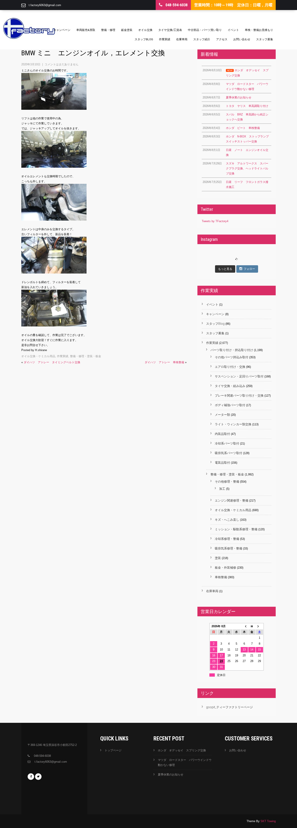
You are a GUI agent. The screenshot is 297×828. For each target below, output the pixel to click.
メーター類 (222, 414)
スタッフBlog (144, 39)
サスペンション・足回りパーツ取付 (239, 376)
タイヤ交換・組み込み (230, 386)
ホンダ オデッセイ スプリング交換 (182, 750)
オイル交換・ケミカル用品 (38, 356)
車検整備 (221, 577)
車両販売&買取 (85, 30)
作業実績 (164, 39)
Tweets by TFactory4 (215, 221)
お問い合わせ (241, 39)
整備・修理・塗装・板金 (85, 356)
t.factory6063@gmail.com (45, 5)
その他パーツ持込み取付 (231, 357)
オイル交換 (145, 30)
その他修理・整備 (227, 481)
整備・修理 (108, 30)
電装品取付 (222, 462)
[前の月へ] (244, 626)
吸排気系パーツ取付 (228, 453)
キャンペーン (61, 30)
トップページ (39, 30)
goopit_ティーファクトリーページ (229, 707)
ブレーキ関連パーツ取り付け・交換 (239, 395)
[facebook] (31, 776)
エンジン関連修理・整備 (231, 500)
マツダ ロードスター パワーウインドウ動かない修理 (185, 762)
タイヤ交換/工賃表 (170, 30)
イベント (233, 30)
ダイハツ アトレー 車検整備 (164, 362)
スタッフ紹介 (201, 39)
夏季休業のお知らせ (170, 774)
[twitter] (38, 776)
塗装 (218, 558)
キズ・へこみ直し (227, 519)
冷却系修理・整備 (227, 539)
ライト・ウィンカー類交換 (233, 424)
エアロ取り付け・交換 (230, 366)
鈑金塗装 (126, 30)
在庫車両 (181, 39)
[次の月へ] (259, 626)
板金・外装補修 (225, 567)
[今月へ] (251, 626)
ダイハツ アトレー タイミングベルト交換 (52, 362)
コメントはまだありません (61, 64)
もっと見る (225, 268)
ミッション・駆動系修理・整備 (236, 529)
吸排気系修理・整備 (228, 548)
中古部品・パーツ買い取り (205, 30)
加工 (222, 488)
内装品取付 (222, 434)
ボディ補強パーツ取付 (230, 405)
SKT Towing (268, 821)
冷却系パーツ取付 (227, 443)
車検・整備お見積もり (259, 30)
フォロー (249, 268)
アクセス (221, 39)
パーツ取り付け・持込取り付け (231, 350)
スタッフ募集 (264, 39)
